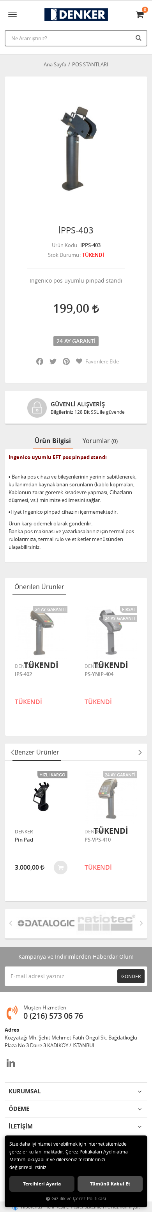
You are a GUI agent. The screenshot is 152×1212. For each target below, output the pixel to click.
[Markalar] (46, 924)
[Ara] (139, 37)
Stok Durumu (63, 254)
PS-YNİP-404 (99, 674)
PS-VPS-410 (98, 840)
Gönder (131, 976)
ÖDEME (19, 1109)
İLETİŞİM (21, 1126)
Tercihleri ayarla (42, 1183)
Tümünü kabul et (110, 1183)
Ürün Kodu (64, 245)
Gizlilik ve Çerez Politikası (78, 1198)
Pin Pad (24, 840)
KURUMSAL (25, 1091)
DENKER (24, 666)
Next (140, 752)
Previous (12, 752)
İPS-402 (23, 674)
